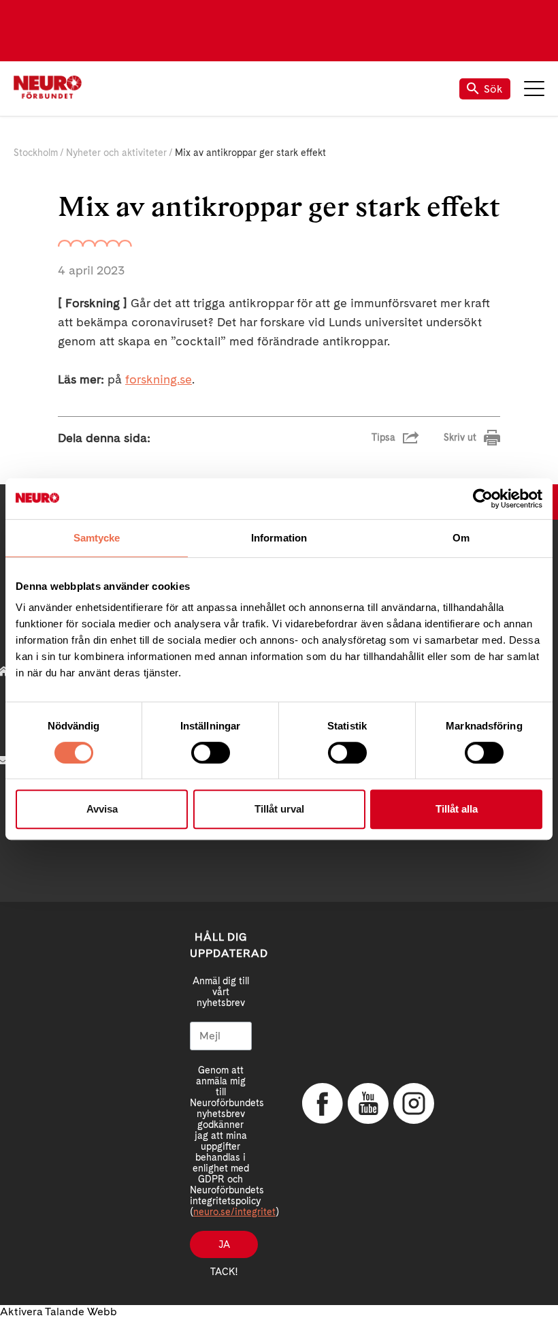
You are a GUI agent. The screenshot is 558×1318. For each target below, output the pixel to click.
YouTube (368, 1103)
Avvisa (102, 809)
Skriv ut (460, 437)
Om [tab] (461, 538)
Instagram (413, 1103)
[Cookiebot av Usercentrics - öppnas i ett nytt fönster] (482, 498)
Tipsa (383, 437)
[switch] (210, 753)
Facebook (322, 1103)
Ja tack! (223, 1248)
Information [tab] (279, 538)
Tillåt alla (457, 809)
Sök (493, 88)
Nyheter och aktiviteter (116, 152)
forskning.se (158, 379)
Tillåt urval (279, 809)
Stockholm (36, 152)
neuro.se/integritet (234, 1211)
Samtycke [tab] (96, 538)
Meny (534, 88)
